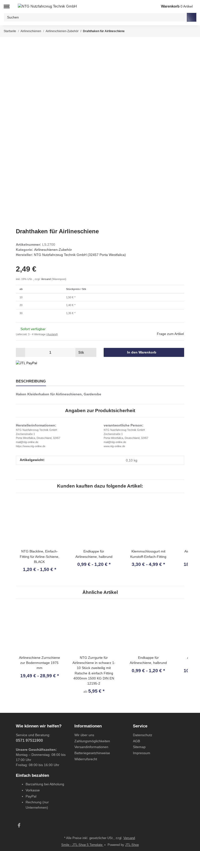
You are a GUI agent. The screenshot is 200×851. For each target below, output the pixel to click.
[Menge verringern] (20, 352)
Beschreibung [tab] (31, 381)
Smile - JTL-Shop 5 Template (82, 845)
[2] (26, 363)
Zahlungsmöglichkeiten (92, 741)
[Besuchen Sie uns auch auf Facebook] (19, 825)
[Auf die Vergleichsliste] (164, 51)
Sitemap (139, 747)
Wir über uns (84, 735)
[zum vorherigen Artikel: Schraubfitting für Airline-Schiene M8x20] (182, 31)
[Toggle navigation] (7, 6)
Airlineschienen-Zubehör (53, 250)
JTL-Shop (132, 845)
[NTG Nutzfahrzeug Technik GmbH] (47, 6)
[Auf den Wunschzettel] (175, 51)
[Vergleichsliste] (138, 6)
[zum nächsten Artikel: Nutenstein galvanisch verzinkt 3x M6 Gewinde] (191, 31)
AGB (136, 741)
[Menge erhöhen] (91, 352)
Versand (46, 279)
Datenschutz (142, 735)
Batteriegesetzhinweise (92, 753)
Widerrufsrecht (85, 759)
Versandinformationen (91, 747)
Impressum (141, 753)
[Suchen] (191, 17)
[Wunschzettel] (148, 6)
